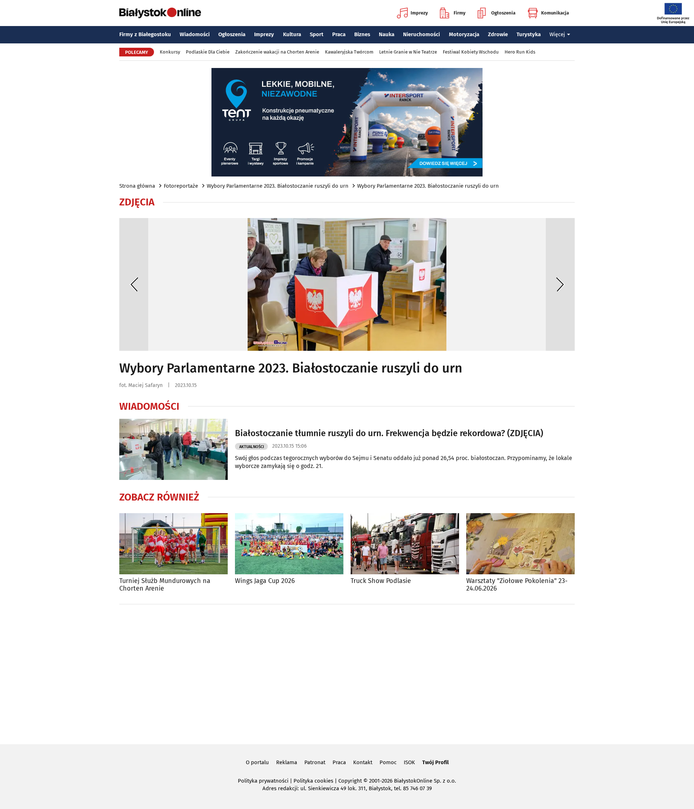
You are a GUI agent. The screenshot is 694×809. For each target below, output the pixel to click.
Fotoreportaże (181, 186)
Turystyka (529, 34)
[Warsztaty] (520, 543)
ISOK (409, 762)
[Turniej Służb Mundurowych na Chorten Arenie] (173, 543)
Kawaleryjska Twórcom (349, 52)
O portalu (257, 762)
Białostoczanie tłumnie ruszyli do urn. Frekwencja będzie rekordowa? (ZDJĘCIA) (389, 433)
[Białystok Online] (160, 13)
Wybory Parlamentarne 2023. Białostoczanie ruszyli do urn (277, 186)
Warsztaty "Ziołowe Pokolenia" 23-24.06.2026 (516, 585)
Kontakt (362, 762)
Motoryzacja (464, 34)
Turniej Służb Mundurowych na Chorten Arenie (164, 585)
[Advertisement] (347, 673)
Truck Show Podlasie (381, 581)
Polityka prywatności (263, 781)
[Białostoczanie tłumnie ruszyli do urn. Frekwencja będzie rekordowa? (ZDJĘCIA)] (173, 449)
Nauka (386, 34)
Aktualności (251, 446)
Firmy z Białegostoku (145, 34)
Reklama (286, 762)
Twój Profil (435, 762)
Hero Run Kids (520, 52)
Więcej (557, 34)
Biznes (362, 34)
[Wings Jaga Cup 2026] (289, 543)
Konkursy (170, 52)
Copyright (350, 781)
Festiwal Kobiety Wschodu (471, 52)
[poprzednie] (133, 284)
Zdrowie (498, 34)
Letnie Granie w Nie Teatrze (408, 52)
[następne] (560, 284)
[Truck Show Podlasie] (405, 543)
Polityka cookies (313, 781)
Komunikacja (555, 13)
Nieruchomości (421, 34)
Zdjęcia (136, 202)
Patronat (314, 762)
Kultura (292, 34)
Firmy (460, 13)
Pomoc (388, 762)
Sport (317, 34)
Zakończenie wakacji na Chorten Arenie (277, 52)
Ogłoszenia (503, 13)
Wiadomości (195, 34)
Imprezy (419, 13)
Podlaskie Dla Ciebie (208, 52)
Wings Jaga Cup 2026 (265, 581)
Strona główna (137, 186)
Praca (339, 34)
